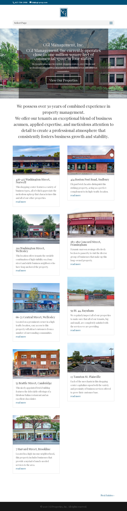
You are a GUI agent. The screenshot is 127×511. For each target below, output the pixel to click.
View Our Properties (63, 80)
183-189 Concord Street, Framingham (85, 243)
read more (21, 201)
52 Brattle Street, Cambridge (34, 383)
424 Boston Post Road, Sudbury (89, 179)
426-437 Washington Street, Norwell (33, 181)
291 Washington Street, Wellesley (30, 249)
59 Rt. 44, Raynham (82, 310)
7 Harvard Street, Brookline (33, 449)
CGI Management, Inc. (63, 44)
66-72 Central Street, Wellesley (35, 317)
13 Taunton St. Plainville (85, 377)
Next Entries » (107, 495)
